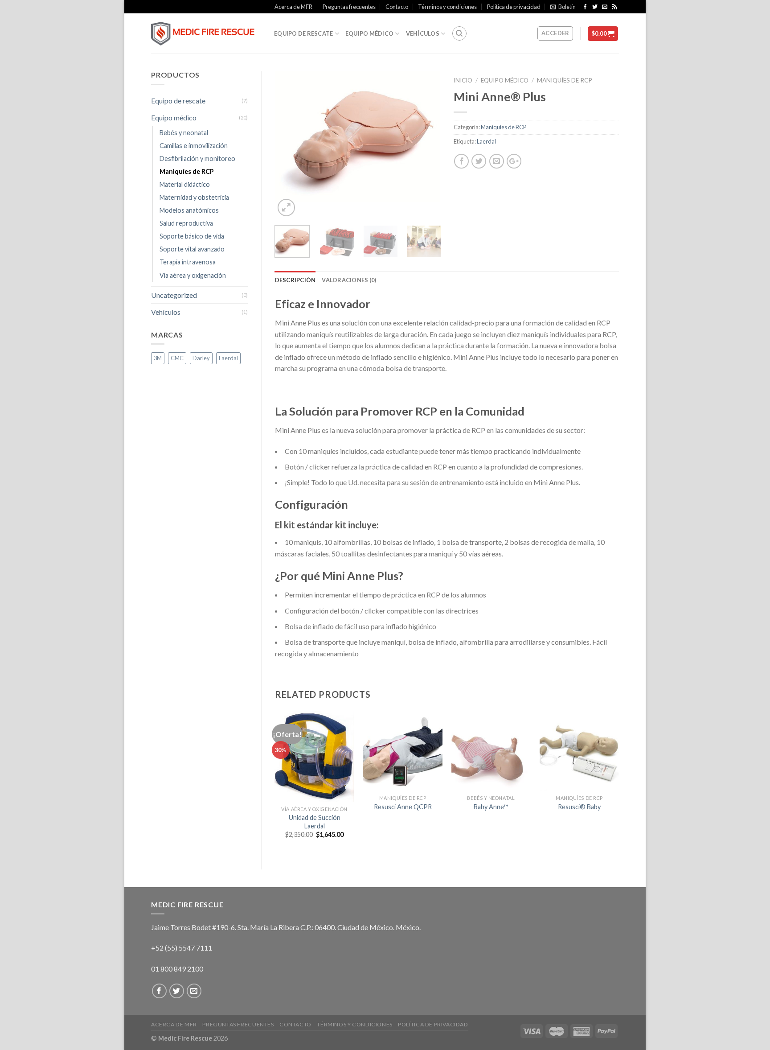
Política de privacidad (514, 6)
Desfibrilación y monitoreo (197, 158)
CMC (177, 358)
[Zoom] (286, 207)
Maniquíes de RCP (564, 80)
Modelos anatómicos (189, 210)
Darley (201, 358)
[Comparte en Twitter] (478, 161)
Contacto (396, 6)
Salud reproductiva (186, 223)
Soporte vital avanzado (192, 249)
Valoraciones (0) (349, 280)
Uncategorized (174, 295)
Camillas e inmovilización (194, 145)
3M (158, 358)
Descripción (295, 280)
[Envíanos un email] (605, 7)
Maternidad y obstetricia (194, 197)
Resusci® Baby (579, 807)
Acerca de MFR (293, 6)
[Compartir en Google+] (514, 161)
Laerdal (486, 141)
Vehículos (422, 33)
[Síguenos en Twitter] (595, 7)
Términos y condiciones (447, 6)
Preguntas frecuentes (349, 6)
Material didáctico (185, 184)
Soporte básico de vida (192, 236)
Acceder (555, 33)
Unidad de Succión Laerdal (314, 822)
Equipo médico (369, 33)
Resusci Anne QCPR (403, 807)
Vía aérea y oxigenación (193, 275)
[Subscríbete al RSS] (614, 7)
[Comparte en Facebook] (461, 161)
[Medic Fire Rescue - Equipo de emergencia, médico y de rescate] (206, 34)
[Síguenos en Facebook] (585, 7)
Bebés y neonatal (184, 132)
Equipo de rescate (303, 33)
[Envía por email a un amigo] (496, 161)
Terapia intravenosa (188, 262)
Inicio (463, 80)
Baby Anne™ (491, 807)
